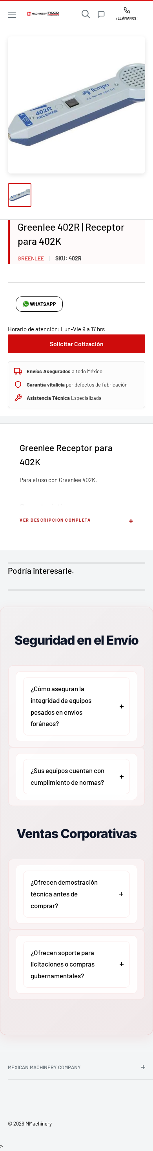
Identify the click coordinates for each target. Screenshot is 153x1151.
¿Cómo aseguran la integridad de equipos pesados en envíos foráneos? (61, 706)
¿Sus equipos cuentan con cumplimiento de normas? (67, 776)
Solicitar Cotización (77, 343)
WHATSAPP (43, 304)
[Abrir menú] (12, 15)
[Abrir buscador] (86, 14)
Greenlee (31, 258)
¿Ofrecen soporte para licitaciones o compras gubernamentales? (63, 964)
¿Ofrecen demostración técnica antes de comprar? (64, 893)
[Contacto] (101, 14)
